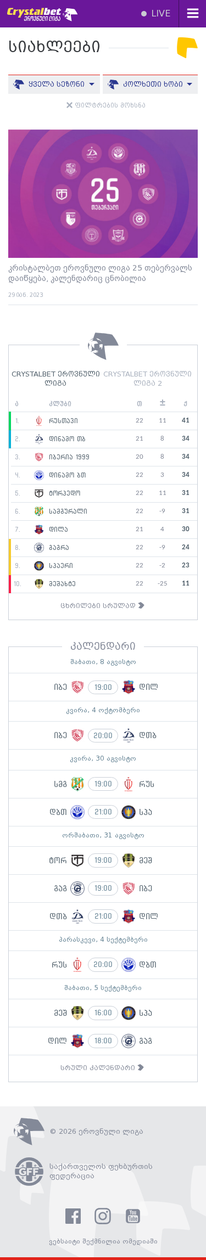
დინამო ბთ (66, 475)
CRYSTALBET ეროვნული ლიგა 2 (147, 379)
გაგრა (57, 547)
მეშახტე (61, 584)
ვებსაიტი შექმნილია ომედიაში (103, 1241)
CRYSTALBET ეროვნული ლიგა (56, 379)
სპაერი (59, 565)
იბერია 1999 (68, 457)
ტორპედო (63, 493)
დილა (57, 529)
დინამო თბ (66, 439)
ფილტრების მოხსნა (109, 106)
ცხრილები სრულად (99, 606)
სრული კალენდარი (98, 1068)
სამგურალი (66, 511)
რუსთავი (62, 421)
